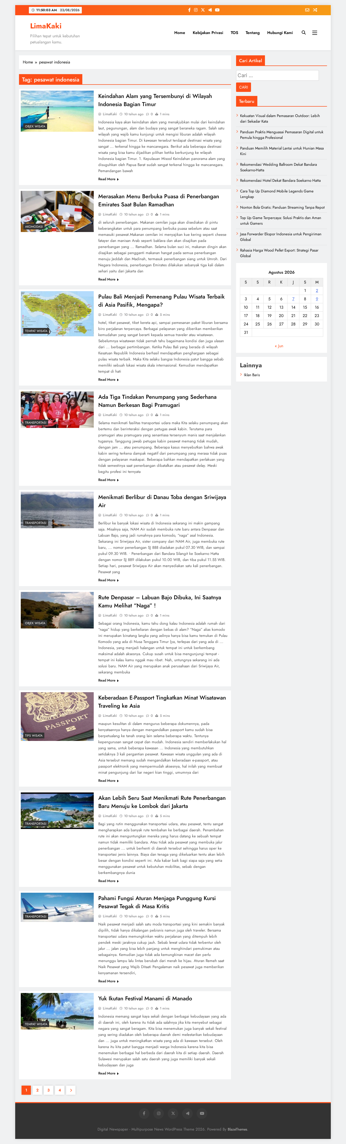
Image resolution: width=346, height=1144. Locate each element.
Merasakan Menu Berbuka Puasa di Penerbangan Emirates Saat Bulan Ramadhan (158, 200)
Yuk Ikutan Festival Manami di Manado (145, 998)
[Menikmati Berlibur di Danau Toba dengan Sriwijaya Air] (57, 510)
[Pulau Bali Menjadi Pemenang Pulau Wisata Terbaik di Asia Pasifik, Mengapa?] (57, 313)
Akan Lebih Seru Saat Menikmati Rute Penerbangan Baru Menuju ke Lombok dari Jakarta (162, 802)
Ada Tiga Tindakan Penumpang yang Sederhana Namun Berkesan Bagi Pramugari (157, 401)
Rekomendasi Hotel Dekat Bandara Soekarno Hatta (280, 180)
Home (179, 33)
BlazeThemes (237, 1129)
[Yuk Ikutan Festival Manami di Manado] (57, 1011)
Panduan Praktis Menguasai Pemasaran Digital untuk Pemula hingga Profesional (281, 134)
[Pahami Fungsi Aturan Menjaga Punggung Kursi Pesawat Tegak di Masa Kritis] (57, 907)
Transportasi (35, 422)
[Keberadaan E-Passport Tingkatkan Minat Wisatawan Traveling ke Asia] (57, 716)
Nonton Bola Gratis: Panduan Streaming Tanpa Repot (282, 207)
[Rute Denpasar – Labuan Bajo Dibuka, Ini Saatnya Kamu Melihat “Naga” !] (57, 610)
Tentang (253, 33)
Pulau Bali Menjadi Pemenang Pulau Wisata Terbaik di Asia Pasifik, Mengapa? (161, 300)
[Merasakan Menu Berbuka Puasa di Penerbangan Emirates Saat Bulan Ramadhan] (57, 211)
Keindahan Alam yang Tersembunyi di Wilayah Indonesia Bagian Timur (155, 100)
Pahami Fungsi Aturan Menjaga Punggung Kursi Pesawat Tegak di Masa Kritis (157, 902)
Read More (107, 178)
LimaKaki (46, 26)
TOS (234, 33)
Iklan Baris (252, 375)
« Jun (279, 346)
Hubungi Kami (280, 33)
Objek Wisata (35, 126)
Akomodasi (34, 226)
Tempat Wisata (36, 331)
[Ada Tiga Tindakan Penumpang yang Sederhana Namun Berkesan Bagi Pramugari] (57, 409)
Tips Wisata (34, 735)
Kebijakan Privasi (208, 33)
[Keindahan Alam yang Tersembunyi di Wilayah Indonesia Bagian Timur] (57, 111)
